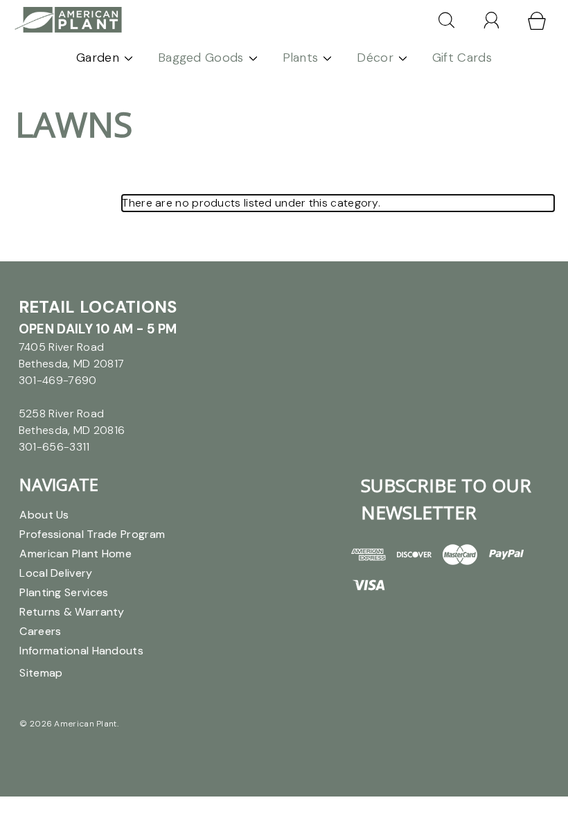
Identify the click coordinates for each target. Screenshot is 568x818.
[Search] (446, 20)
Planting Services (63, 592)
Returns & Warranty (71, 611)
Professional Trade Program (92, 534)
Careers (40, 631)
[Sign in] (491, 20)
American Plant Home (75, 553)
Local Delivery (55, 573)
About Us (44, 514)
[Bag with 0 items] (537, 21)
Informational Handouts (81, 650)
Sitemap (40, 672)
